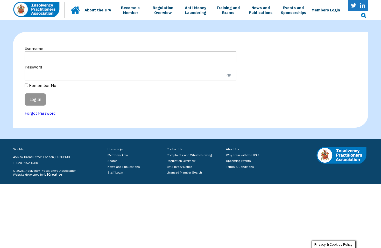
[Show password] (229, 75)
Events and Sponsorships (293, 10)
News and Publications (260, 10)
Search (112, 161)
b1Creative (53, 174)
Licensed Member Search (184, 172)
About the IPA (97, 10)
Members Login (326, 10)
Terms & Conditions (240, 167)
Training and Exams (228, 10)
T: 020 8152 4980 (25, 163)
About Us (232, 149)
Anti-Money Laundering (195, 10)
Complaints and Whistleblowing (189, 155)
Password (33, 67)
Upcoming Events (238, 161)
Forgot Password (40, 113)
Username (34, 48)
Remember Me (42, 85)
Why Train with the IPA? (242, 155)
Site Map (19, 149)
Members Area (118, 155)
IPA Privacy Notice (179, 167)
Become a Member (130, 10)
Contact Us (174, 149)
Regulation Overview (163, 10)
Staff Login (115, 172)
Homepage (115, 149)
